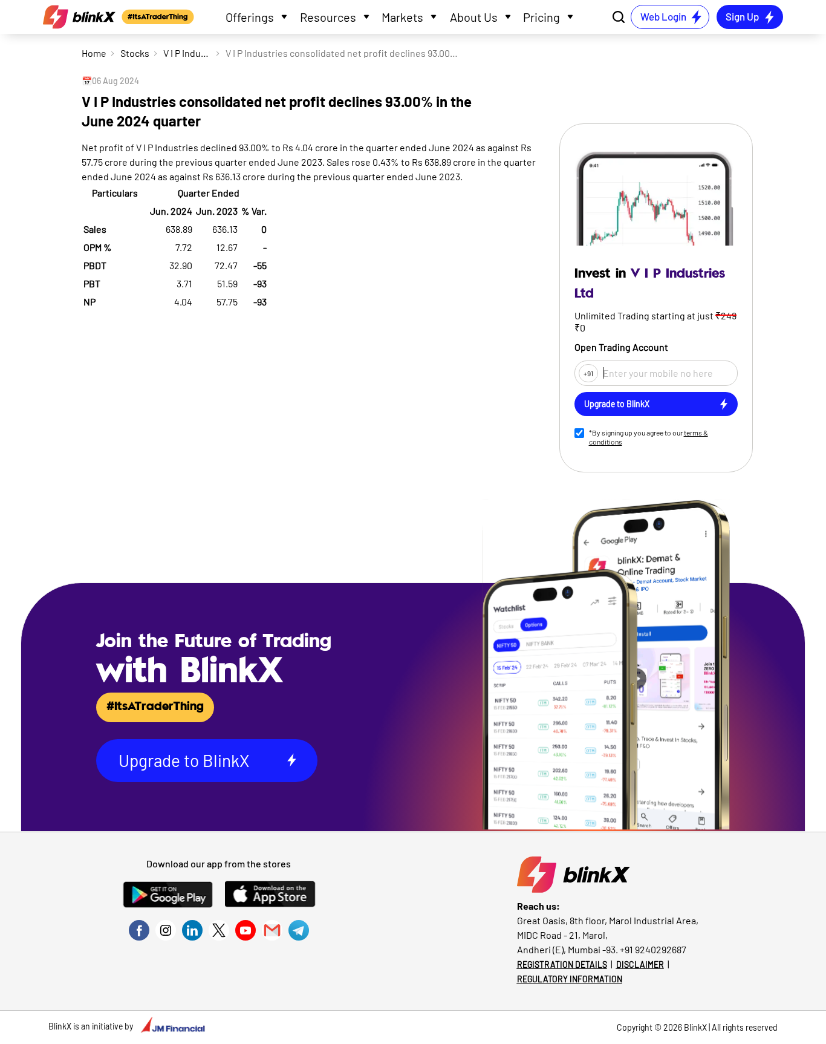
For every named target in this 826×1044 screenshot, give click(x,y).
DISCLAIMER (640, 964)
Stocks (134, 53)
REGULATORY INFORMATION (569, 979)
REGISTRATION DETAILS (562, 964)
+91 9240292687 (653, 949)
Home (94, 53)
